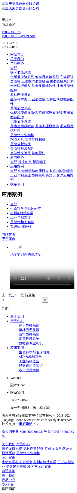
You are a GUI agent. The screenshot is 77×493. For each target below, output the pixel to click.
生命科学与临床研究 (25, 208)
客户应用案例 (20, 226)
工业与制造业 (20, 217)
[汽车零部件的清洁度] (20, 247)
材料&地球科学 (21, 213)
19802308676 (11, 32)
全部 (13, 68)
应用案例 (8, 239)
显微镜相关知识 (22, 222)
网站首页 (17, 54)
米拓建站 (26, 424)
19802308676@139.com (19, 36)
